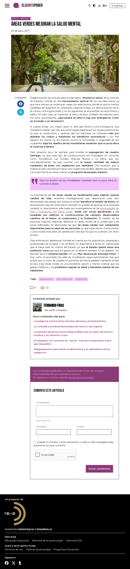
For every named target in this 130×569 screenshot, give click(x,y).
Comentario (42, 402)
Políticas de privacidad (38, 549)
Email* (80, 426)
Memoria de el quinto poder (47, 540)
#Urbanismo (81, 279)
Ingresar (118, 5)
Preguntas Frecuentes (66, 549)
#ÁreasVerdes (46, 279)
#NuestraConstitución (17, 540)
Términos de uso (14, 549)
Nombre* (41, 426)
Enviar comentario (99, 468)
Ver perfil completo (55, 310)
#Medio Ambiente (21, 18)
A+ (105, 5)
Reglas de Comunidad (81, 377)
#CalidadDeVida (64, 279)
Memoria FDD (74, 540)
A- (99, 6)
